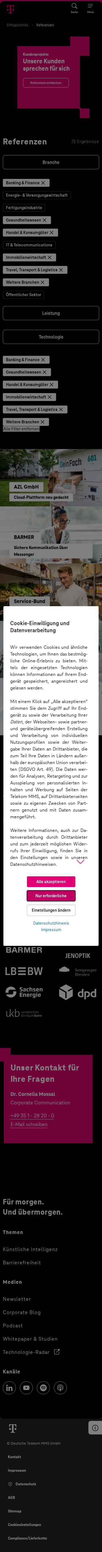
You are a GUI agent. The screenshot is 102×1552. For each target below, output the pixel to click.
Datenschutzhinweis (51, 923)
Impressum (51, 929)
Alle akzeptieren (51, 881)
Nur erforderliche (51, 895)
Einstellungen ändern (51, 910)
